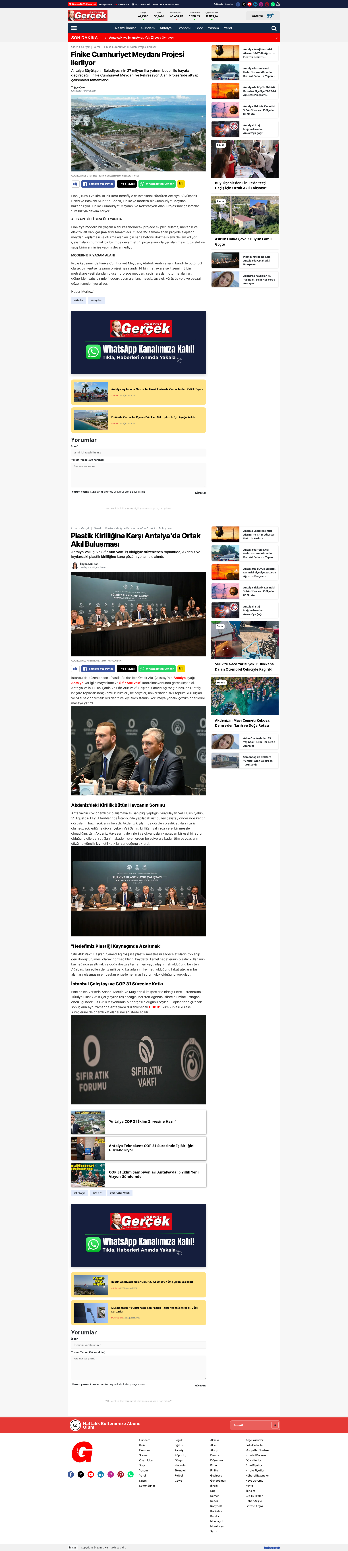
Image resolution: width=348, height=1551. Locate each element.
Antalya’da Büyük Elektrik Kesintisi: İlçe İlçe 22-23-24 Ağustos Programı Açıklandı (259, 91)
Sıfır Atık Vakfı (130, 683)
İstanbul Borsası (256, 1455)
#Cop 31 (98, 1193)
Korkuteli (216, 1511)
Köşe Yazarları (255, 1440)
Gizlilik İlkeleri (255, 1496)
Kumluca (215, 1516)
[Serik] (245, 640)
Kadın (143, 1480)
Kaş (212, 1490)
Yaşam (143, 1470)
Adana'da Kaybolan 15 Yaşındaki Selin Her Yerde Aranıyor (259, 279)
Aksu (213, 1445)
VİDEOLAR (123, 4)
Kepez (214, 1501)
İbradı (214, 1485)
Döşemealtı (217, 1460)
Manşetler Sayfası (257, 1450)
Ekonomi (144, 1450)
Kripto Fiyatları (255, 1470)
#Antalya (79, 1193)
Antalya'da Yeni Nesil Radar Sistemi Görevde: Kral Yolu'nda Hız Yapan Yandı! (258, 72)
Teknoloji (180, 1470)
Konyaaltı (216, 1506)
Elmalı (214, 1465)
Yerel (97, 47)
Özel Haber (146, 1460)
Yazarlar (229, 4)
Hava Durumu (254, 1480)
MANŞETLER (105, 4)
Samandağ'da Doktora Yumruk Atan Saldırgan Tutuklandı (258, 760)
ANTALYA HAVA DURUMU (165, 4)
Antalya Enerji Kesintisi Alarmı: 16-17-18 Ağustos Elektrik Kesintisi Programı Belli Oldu (259, 53)
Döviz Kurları (254, 1460)
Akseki (214, 1440)
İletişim (250, 1490)
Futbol (179, 1475)
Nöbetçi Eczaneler (257, 1475)
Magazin (180, 1465)
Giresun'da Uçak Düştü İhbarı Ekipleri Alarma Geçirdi (145, 37)
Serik (213, 1531)
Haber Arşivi (254, 1501)
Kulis (142, 1445)
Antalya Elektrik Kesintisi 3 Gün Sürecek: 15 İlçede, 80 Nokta (259, 110)
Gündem (144, 1440)
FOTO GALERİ (142, 4)
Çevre (179, 1480)
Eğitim (179, 1445)
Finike (214, 1470)
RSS (73, 1547)
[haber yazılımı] (272, 1547)
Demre (214, 1455)
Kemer (214, 1496)
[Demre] (245, 696)
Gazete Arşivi (254, 1506)
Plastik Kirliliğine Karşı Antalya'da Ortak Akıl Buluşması (257, 260)
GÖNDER (200, 493)
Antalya (179, 678)
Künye (250, 1485)
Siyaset (144, 1455)
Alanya (214, 1450)
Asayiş (179, 1450)
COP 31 (123, 983)
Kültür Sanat (147, 1485)
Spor (142, 1465)
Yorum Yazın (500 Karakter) (88, 459)
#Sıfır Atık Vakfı (120, 1193)
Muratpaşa (217, 1526)
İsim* (74, 446)
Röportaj (180, 1455)
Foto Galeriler (255, 1445)
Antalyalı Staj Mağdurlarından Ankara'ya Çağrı (253, 129)
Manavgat (216, 1521)
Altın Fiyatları (254, 1465)
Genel (97, 528)
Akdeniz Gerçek (80, 47)
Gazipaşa (216, 1475)
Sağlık (179, 1440)
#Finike (78, 300)
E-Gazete (218, 4)
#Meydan (96, 300)
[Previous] (105, 38)
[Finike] (245, 158)
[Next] (277, 38)
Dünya (179, 1460)
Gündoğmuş (218, 1480)
